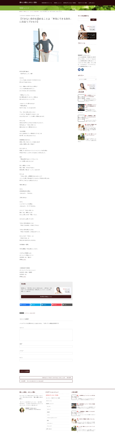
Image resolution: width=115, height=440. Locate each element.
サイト (21, 357)
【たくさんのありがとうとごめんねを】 (35, 381)
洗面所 (48, 412)
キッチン (49, 406)
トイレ (48, 414)
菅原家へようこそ (49, 403)
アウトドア (49, 426)
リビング (49, 409)
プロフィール (49, 400)
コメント (22, 327)
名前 (21, 343)
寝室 (48, 420)
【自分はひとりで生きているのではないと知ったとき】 (53, 377)
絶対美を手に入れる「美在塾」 (52, 395)
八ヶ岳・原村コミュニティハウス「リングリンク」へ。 (90, 135)
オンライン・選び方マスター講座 (53, 398)
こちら (24, 259)
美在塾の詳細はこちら (46, 296)
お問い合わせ (49, 428)
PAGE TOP (111, 425)
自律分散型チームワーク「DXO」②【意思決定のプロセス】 (90, 106)
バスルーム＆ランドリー (52, 417)
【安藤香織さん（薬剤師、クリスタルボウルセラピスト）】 (90, 117)
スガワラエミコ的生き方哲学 (30, 313)
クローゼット (50, 423)
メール (21, 350)
